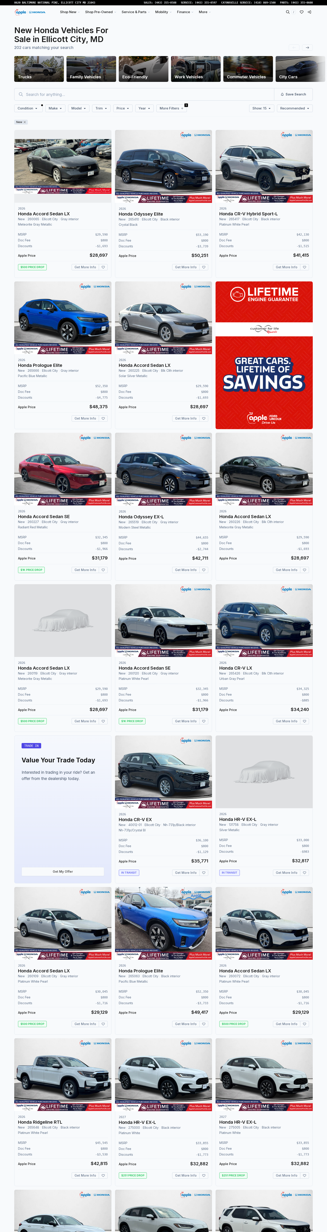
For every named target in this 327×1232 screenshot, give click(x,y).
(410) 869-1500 (265, 2)
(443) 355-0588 (165, 2)
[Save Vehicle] (103, 267)
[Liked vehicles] (301, 12)
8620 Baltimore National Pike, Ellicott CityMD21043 (54, 2)
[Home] (30, 12)
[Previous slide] (294, 47)
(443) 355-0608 (302, 2)
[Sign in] (309, 12)
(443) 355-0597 (206, 2)
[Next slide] (307, 47)
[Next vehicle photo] (104, 170)
